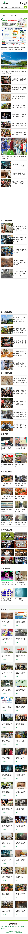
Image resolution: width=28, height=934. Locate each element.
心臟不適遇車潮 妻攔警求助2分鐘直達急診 (7, 690)
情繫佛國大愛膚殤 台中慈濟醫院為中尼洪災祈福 (20, 707)
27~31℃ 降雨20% (12, 15)
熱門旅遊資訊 (6, 312)
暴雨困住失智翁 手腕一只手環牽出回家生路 (20, 741)
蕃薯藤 (5, 3)
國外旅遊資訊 (6, 471)
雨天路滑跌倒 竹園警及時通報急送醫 (7, 792)
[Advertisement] (14, 204)
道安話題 (4, 434)
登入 (21, 3)
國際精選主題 (6, 530)
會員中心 (7, 926)
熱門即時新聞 (6, 220)
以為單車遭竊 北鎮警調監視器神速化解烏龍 (7, 809)
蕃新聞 (4, 625)
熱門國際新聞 (6, 373)
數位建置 (23, 926)
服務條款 (12, 926)
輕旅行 (4, 881)
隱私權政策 (17, 926)
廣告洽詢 (3, 928)
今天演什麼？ (6, 568)
